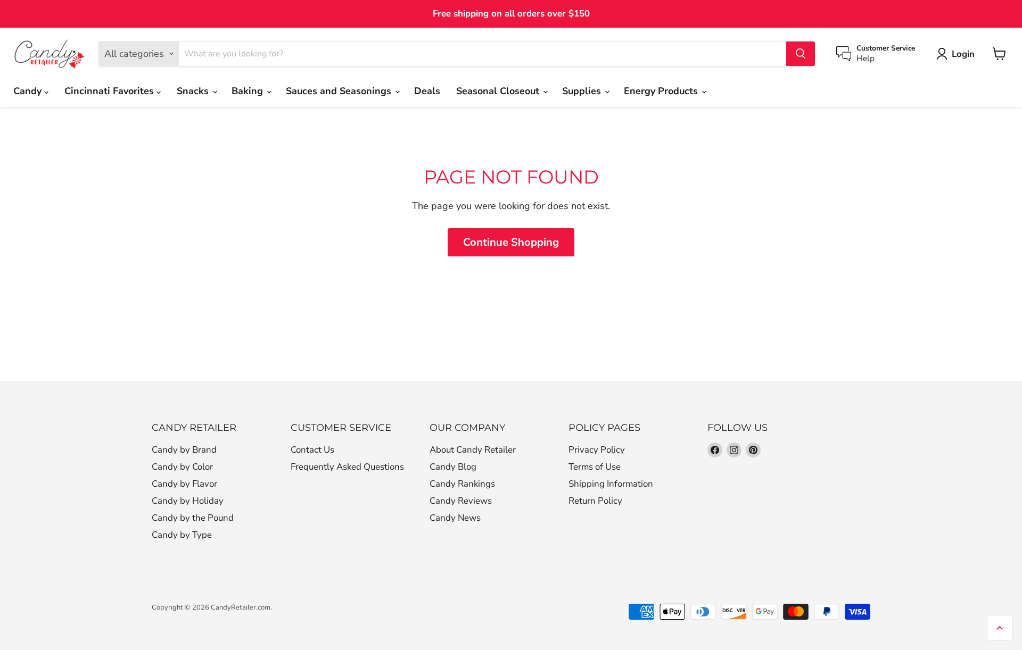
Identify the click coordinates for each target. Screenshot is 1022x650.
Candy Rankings (462, 484)
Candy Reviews (461, 501)
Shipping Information (610, 484)
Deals (427, 91)
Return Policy (595, 501)
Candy (28, 91)
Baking (249, 91)
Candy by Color (182, 467)
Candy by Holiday (188, 501)
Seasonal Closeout (499, 91)
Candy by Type (182, 535)
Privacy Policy (596, 450)
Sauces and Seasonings (340, 91)
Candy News (455, 518)
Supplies (583, 91)
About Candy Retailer (473, 450)
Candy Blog (453, 467)
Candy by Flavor (184, 484)
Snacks (194, 91)
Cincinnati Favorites (110, 91)
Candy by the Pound (193, 518)
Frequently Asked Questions (347, 467)
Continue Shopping (511, 242)
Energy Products (662, 91)
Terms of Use (594, 467)
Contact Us (312, 450)
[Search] (800, 53)
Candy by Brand (184, 450)
